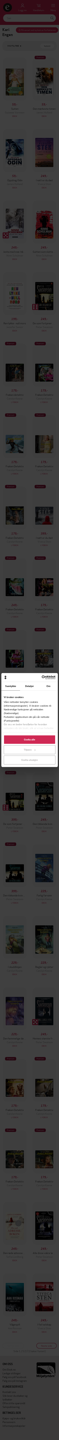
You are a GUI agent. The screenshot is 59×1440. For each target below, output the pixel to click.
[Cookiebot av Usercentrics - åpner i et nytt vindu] (42, 677)
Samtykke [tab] (10, 686)
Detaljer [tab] (29, 686)
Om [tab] (48, 686)
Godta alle (29, 739)
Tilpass (28, 749)
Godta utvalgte (29, 759)
